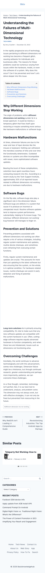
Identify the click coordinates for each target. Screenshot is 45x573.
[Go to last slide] (6, 456)
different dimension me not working (16, 407)
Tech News (13, 15)
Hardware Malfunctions (16, 89)
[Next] (39, 456)
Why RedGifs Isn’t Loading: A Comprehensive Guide (10, 423)
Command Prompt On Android (15, 507)
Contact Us (32, 544)
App (33, 548)
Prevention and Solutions (16, 94)
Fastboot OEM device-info (14, 500)
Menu (22, 4)
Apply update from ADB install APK (17, 504)
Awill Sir (9, 459)
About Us (14, 548)
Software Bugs (12, 92)
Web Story (25, 548)
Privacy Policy (13, 552)
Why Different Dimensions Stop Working (22, 87)
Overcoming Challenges (16, 96)
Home (5, 15)
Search (35, 552)
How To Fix (25, 552)
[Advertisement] (22, 303)
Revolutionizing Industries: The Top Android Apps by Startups (34, 423)
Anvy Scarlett (10, 45)
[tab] (18, 466)
